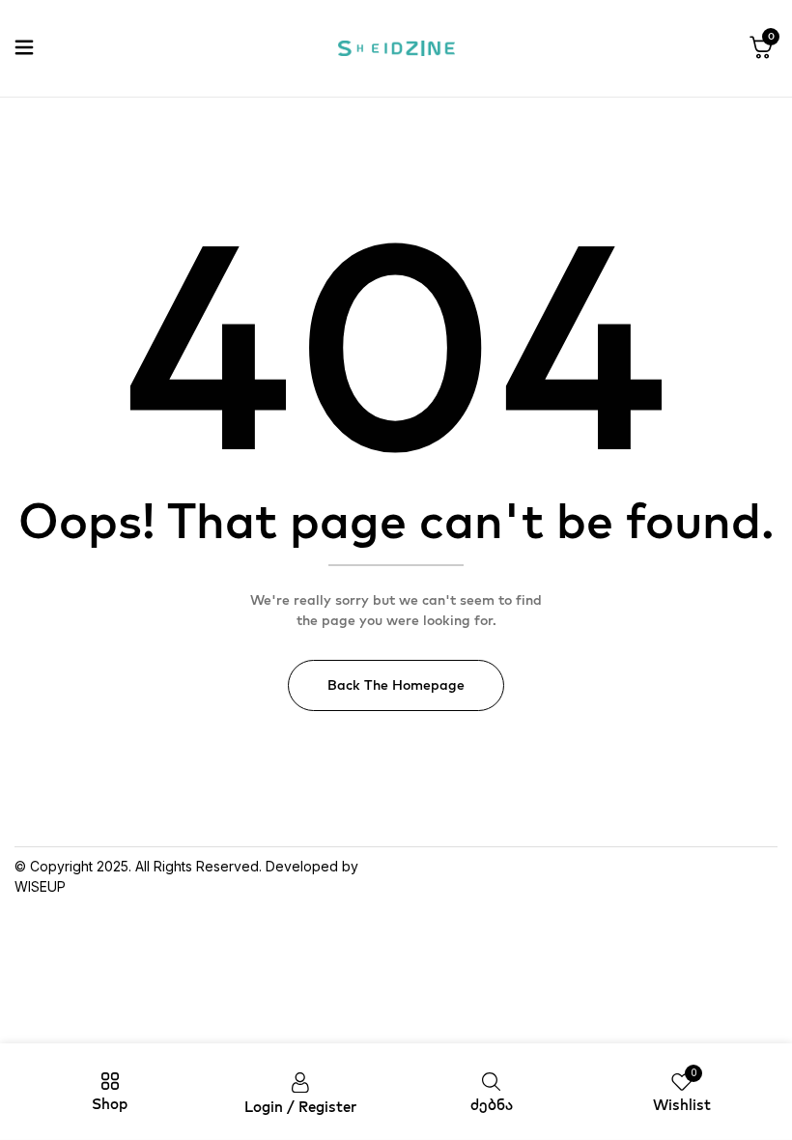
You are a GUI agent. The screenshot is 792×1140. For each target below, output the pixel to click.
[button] (761, 48)
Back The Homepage (396, 685)
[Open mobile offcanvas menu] (24, 48)
